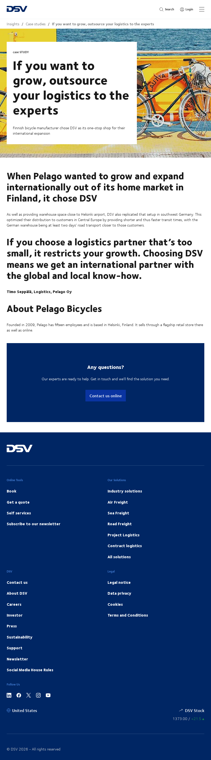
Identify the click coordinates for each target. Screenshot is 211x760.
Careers (14, 604)
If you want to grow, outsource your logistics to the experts (103, 24)
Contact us (17, 582)
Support (14, 648)
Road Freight (120, 524)
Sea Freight (118, 513)
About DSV (17, 593)
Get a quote (18, 502)
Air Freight (118, 502)
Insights (13, 24)
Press (12, 626)
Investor (15, 615)
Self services (19, 513)
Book (11, 491)
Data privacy (119, 593)
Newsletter (17, 659)
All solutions (119, 557)
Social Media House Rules (30, 670)
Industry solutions (125, 491)
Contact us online (106, 396)
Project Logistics (123, 535)
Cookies (115, 604)
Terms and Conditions (128, 615)
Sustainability (19, 637)
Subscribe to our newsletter (33, 524)
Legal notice (119, 582)
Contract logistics (125, 546)
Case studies (36, 24)
